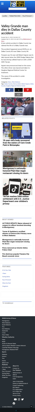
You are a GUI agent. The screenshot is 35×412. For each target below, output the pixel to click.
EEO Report (16, 387)
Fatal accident (17, 84)
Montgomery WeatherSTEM (10, 349)
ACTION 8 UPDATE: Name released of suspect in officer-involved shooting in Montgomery (16, 225)
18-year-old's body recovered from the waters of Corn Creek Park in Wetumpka (17, 142)
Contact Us (16, 368)
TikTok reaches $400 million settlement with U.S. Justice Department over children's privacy (16, 200)
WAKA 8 (17, 4)
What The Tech (6, 375)
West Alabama (16, 82)
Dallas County (8, 84)
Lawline (4, 16)
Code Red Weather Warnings (10, 347)
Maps (3, 339)
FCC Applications (18, 389)
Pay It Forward (6, 280)
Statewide (5, 330)
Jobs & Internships (18, 381)
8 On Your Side (6, 270)
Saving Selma (6, 276)
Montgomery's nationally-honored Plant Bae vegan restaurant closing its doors (15, 170)
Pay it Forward (27, 16)
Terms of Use (16, 393)
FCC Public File (17, 391)
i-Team (4, 273)
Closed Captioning (18, 385)
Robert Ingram (26, 84)
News (9, 82)
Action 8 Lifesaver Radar (9, 343)
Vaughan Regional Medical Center (15, 85)
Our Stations (17, 370)
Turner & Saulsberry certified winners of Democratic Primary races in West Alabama (16, 233)
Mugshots (5, 286)
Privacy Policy (17, 395)
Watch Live (5, 362)
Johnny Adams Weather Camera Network (14, 345)
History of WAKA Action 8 (20, 383)
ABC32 (15, 374)
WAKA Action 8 (17, 372)
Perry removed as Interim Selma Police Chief (15, 249)
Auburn (4, 356)
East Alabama (6, 328)
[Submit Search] (25, 9)
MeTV (14, 378)
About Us (16, 366)
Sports (4, 352)
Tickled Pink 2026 (14, 16)
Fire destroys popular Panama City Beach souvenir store (15, 255)
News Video (5, 334)
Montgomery (5, 320)
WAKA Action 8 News (9, 318)
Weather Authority (8, 337)
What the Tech (6, 283)
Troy (3, 326)
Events (4, 360)
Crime (3, 332)
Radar (3, 341)
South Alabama (6, 324)
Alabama (4, 354)
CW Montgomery (18, 376)
